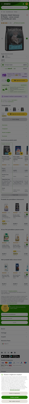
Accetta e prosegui (14, 397)
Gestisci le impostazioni (14, 393)
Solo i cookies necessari (14, 401)
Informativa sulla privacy (14, 390)
